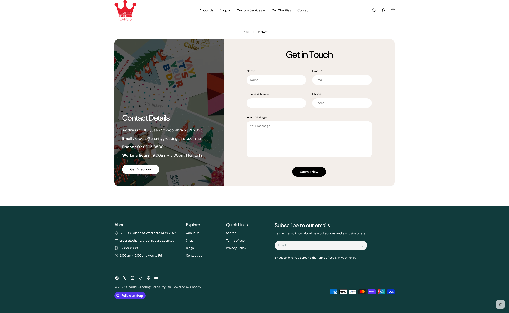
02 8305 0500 (130, 248)
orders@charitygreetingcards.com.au (146, 240)
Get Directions (141, 169)
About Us (192, 233)
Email (317, 71)
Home (246, 32)
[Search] (374, 10)
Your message (257, 117)
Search (231, 233)
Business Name (258, 94)
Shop (189, 240)
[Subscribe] (362, 246)
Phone (316, 94)
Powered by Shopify (186, 287)
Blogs (190, 248)
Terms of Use (325, 257)
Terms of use (235, 240)
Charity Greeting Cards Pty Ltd (148, 287)
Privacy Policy (236, 248)
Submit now (309, 172)
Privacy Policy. (347, 257)
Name (251, 71)
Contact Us (194, 255)
